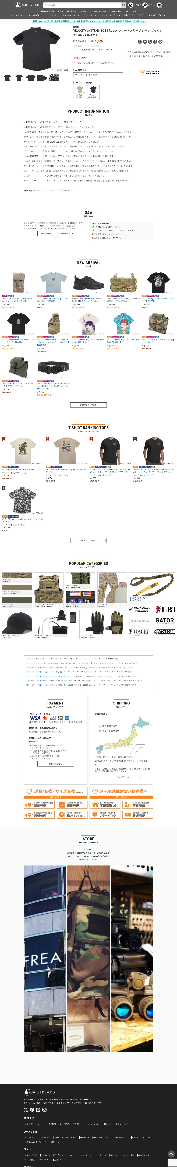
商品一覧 (114, 1155)
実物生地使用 (115, 11)
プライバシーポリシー (33, 1124)
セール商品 (29, 1160)
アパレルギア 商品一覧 (57, 685)
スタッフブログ (123, 1124)
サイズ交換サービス (53, 1142)
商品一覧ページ (41, 659)
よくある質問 (30, 1137)
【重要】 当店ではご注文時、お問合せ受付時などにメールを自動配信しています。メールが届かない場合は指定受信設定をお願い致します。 (88, 21)
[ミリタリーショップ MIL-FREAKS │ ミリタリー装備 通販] (28, 5)
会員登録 (131, 55)
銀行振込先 (84, 1137)
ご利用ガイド (44, 1137)
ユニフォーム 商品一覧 (57, 676)
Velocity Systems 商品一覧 (57, 663)
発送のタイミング (121, 1137)
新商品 (60, 11)
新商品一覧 (45, 1155)
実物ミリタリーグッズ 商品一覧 (60, 680)
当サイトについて (91, 1124)
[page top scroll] (171, 1154)
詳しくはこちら (55, 763)
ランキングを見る (88, 540)
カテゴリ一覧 (100, 1155)
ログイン (147, 55)
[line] (38, 1110)
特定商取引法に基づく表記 (58, 1124)
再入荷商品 (71, 11)
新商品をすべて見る (88, 405)
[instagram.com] (44, 1110)
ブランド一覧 (40, 663)
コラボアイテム (44, 1160)
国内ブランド (130, 11)
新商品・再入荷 (47, 11)
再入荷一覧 (58, 1155)
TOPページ (30, 659)
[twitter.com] (26, 1110)
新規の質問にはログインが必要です (55, 233)
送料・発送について (101, 1137)
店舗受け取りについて (88, 859)
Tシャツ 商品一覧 (55, 672)
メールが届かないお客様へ (65, 1137)
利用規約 (76, 1124)
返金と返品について (32, 1142)
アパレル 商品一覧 (55, 667)
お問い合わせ (107, 1124)
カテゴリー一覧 (41, 667)
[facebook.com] (32, 1110)
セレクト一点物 (99, 11)
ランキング (84, 11)
